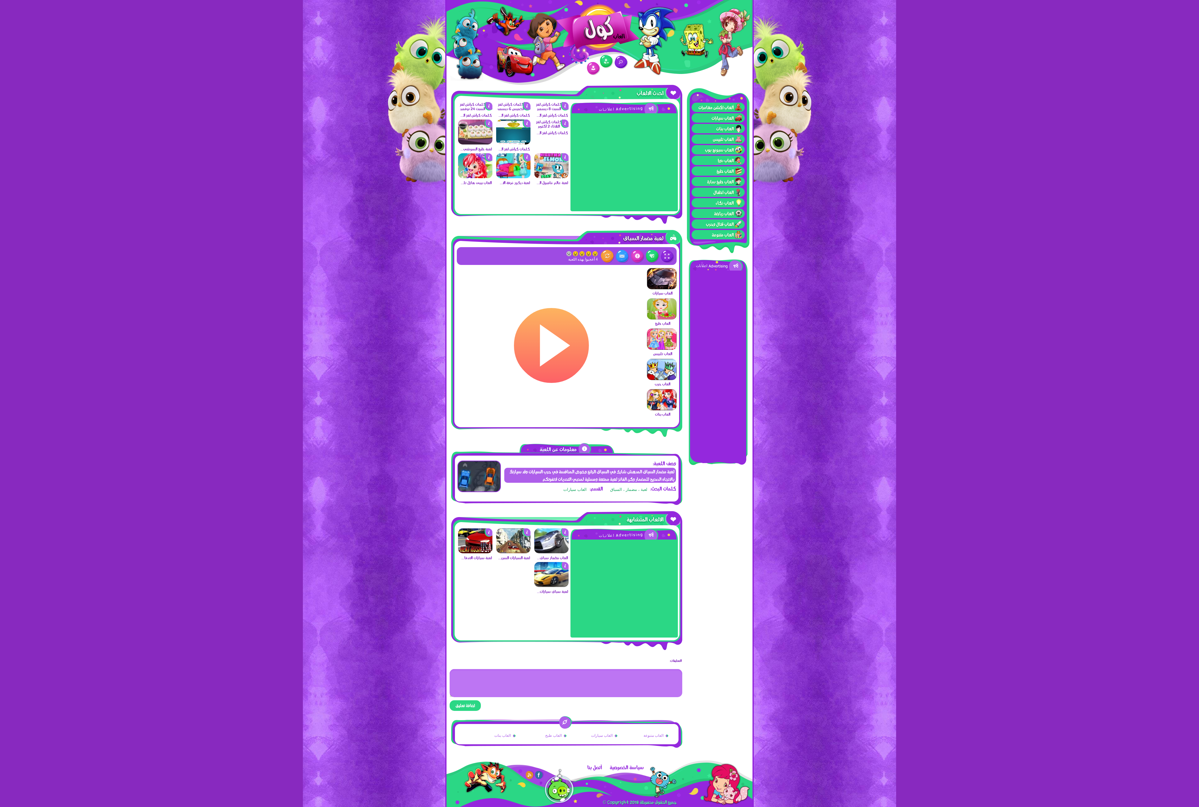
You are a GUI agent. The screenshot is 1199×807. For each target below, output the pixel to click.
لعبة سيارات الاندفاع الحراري (476, 557)
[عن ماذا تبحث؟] (621, 62)
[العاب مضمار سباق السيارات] (551, 551)
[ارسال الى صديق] (622, 256)
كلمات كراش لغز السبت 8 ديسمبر (552, 115)
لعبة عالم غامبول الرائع (552, 182)
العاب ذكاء (725, 202)
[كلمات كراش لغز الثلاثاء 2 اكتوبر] (551, 126)
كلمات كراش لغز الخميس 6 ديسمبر (514, 115)
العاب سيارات (723, 118)
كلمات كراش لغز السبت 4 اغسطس (514, 149)
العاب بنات (725, 128)
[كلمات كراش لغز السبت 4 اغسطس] (513, 143)
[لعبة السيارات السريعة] (513, 551)
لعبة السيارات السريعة (514, 557)
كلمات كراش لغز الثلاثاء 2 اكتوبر (552, 132)
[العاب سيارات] (662, 287)
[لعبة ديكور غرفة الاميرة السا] (513, 176)
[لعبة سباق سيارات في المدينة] (551, 585)
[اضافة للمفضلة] (652, 256)
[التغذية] (529, 774)
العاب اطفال (723, 192)
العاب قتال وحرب (720, 224)
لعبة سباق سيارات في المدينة (552, 591)
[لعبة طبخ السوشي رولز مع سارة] (475, 143)
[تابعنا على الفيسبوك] (539, 774)
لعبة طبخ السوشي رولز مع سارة (476, 149)
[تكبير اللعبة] (667, 256)
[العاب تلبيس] (662, 348)
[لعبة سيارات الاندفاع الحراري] (475, 551)
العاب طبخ (725, 171)
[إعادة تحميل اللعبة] (607, 256)
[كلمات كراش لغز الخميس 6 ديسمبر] (513, 108)
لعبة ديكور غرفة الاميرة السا (514, 182)
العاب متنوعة (723, 234)
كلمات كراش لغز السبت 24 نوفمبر (476, 115)
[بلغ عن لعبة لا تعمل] (637, 256)
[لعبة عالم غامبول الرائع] (551, 176)
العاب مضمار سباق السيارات (552, 557)
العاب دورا (726, 160)
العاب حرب (662, 384)
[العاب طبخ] (662, 318)
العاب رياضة (724, 213)
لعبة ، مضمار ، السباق (628, 489)
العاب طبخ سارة (720, 181)
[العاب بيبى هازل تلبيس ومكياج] (475, 176)
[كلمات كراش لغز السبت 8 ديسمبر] (551, 108)
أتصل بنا (594, 767)
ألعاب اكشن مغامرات (716, 107)
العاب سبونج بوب (719, 149)
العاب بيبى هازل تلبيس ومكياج (476, 182)
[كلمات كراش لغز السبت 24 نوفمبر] (475, 108)
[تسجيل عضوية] (606, 61)
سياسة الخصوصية (627, 767)
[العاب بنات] (662, 409)
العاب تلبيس (723, 139)
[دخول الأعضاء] (593, 68)
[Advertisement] (718, 364)
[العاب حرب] (662, 378)
